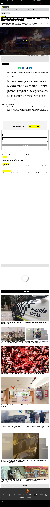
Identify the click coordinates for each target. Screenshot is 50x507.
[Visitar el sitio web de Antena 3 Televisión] (4, 495)
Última (42, 4)
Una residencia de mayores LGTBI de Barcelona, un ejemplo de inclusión (22, 405)
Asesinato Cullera (34, 0)
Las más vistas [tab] (5, 154)
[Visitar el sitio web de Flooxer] (29, 497)
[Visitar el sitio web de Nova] (20, 495)
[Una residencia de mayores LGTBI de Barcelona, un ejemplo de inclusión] (25, 390)
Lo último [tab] (28, 154)
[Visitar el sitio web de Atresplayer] (22, 497)
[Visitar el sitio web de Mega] (25, 495)
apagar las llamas (15, 91)
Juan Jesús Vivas (18, 0)
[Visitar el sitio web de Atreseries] (30, 495)
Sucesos (8, 13)
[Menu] (48, 3)
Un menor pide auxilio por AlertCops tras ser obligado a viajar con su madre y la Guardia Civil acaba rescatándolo (24, 166)
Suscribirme (25, 145)
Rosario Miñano (5, 63)
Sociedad (25, 291)
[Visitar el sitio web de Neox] (14, 495)
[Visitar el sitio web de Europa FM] (41, 495)
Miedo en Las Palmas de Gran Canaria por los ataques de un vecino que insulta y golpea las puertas (23, 461)
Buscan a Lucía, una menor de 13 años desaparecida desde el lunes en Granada (24, 322)
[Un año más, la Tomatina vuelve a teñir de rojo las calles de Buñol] (25, 359)
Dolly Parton (39, 0)
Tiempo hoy (23, 0)
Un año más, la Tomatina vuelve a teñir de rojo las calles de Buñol (23, 373)
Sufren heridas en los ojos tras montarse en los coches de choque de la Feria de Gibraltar (36, 480)
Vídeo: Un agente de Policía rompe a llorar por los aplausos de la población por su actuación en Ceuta (36, 342)
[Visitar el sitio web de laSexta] (9, 495)
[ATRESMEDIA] (25, 491)
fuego (9, 95)
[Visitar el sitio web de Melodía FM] (46, 495)
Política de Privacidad (15, 141)
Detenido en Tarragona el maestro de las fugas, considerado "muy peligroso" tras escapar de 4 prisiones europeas (36, 424)
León (5, 157)
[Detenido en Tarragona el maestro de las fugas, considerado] (37, 416)
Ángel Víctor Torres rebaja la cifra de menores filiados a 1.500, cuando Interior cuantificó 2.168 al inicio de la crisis (12, 342)
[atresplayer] (45, 4)
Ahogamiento (7, 171)
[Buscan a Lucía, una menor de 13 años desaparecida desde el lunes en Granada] (25, 308)
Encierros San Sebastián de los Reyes (8, 0)
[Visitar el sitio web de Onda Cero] (35, 495)
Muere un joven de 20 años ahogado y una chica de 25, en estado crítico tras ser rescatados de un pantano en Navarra (25, 173)
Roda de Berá (28, 0)
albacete (6, 164)
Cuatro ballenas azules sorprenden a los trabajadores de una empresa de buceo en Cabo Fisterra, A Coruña (12, 424)
